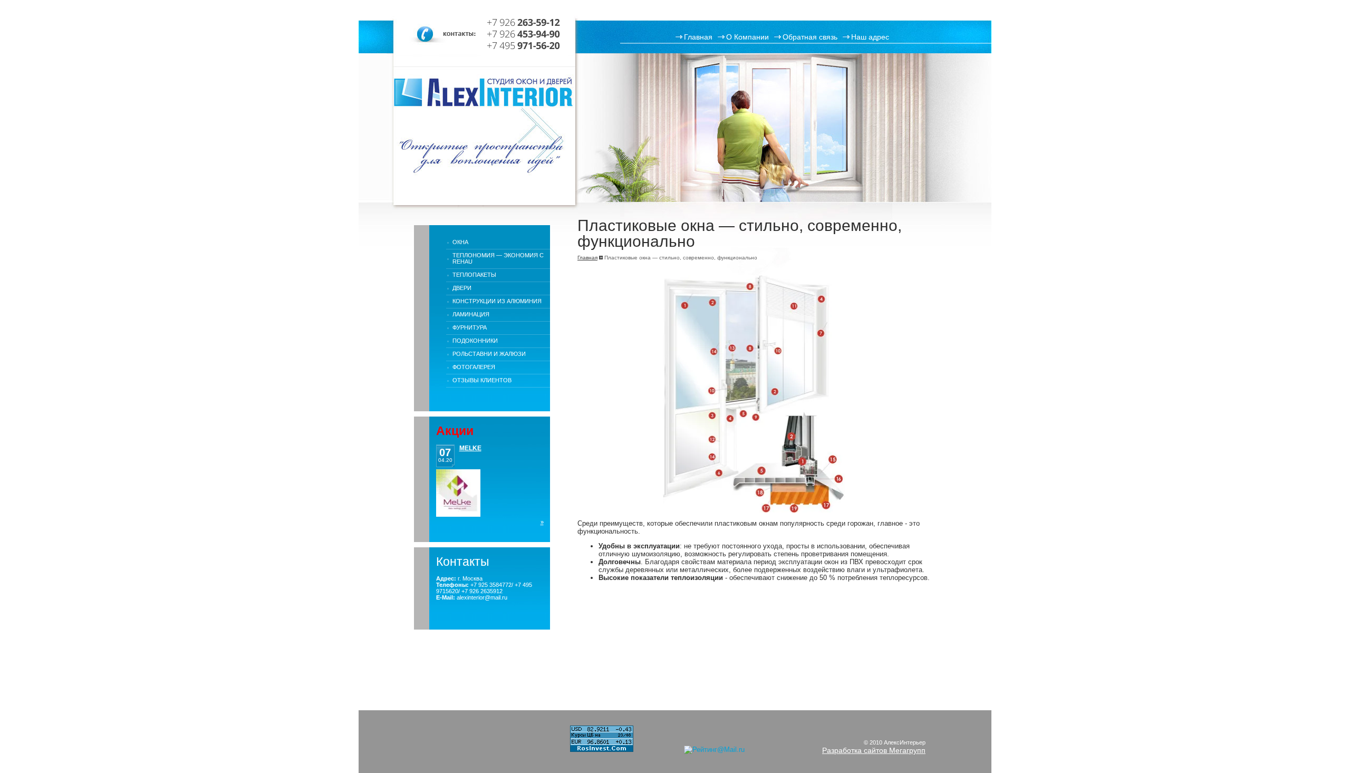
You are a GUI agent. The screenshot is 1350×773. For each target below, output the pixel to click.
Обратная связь (810, 37)
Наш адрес (870, 37)
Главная (698, 37)
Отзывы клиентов (482, 380)
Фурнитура (469, 327)
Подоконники (475, 340)
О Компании (747, 37)
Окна (460, 242)
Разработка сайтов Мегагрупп (873, 750)
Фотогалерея (473, 367)
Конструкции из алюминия (497, 301)
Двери (461, 288)
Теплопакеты (474, 275)
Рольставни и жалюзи (489, 354)
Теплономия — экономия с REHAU (498, 258)
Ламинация (470, 314)
